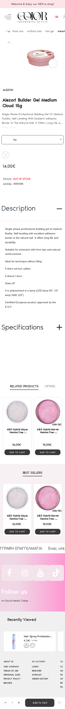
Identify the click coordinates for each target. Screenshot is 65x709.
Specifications (22, 327)
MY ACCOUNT (38, 661)
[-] (5, 703)
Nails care (17, 31)
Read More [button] (9, 127)
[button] (39, 703)
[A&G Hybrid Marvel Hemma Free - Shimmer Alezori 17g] (48, 411)
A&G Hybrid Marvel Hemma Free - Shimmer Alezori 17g (48, 431)
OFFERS (50, 386)
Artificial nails (34, 31)
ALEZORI (8, 90)
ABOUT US (8, 661)
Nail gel (50, 31)
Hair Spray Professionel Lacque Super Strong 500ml (38, 636)
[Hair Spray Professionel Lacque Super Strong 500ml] (13, 641)
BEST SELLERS (32, 473)
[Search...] (19, 17)
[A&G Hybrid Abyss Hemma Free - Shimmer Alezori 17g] (17, 411)
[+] (19, 703)
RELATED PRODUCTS (24, 386)
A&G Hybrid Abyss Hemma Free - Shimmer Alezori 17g (17, 431)
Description (18, 208)
